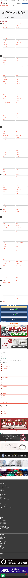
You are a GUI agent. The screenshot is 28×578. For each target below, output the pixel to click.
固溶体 (4, 119)
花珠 (4, 223)
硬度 (4, 115)
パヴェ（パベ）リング (6, 225)
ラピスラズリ (5, 285)
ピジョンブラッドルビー (19, 231)
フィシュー (4, 240)
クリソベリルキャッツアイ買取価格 (4, 490)
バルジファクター (5, 227)
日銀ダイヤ (17, 211)
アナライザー (5, 29)
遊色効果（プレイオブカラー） (7, 282)
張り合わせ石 (17, 225)
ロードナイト (17, 296)
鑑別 (4, 75)
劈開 (16, 259)
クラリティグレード (18, 98)
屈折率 (4, 94)
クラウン (4, 96)
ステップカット (18, 158)
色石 (4, 42)
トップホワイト (18, 204)
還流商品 (4, 77)
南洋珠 (17, 209)
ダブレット (4, 185)
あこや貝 (4, 25)
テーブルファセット (6, 195)
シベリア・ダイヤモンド (19, 135)
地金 (4, 131)
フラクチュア (17, 248)
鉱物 (16, 115)
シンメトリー (17, 152)
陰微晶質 (17, 44)
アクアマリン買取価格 (2, 483)
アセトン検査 (5, 27)
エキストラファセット (6, 46)
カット (4, 62)
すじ (4, 156)
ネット (4, 213)
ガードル (4, 56)
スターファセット (5, 158)
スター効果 (17, 156)
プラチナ (17, 250)
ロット (4, 298)
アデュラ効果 (17, 27)
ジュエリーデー (18, 139)
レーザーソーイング (6, 294)
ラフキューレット (18, 285)
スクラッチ (17, 154)
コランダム (17, 119)
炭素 (4, 187)
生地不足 (17, 77)
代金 (4, 176)
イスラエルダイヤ (5, 38)
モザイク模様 (5, 277)
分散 (4, 259)
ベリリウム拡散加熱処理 (6, 261)
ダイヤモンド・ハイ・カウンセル (20, 176)
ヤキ (4, 280)
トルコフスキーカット (6, 206)
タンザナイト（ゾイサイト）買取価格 (4, 499)
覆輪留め (17, 246)
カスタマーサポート (3, 545)
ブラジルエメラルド (6, 250)
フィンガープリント (18, 240)
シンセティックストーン (6, 150)
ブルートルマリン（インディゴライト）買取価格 (6, 507)
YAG (16, 280)
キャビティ (4, 83)
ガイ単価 (17, 58)
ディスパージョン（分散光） (20, 195)
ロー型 (4, 296)
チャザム (4, 191)
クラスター (17, 96)
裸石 (4, 221)
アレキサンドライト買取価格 (3, 485)
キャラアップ (17, 83)
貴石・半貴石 (5, 79)
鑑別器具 (17, 75)
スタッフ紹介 (2, 518)
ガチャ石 (17, 60)
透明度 (4, 204)
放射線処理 (4, 263)
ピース (4, 229)
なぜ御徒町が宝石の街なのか (3, 467)
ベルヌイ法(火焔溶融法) (19, 261)
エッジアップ (17, 46)
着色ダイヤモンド (18, 189)
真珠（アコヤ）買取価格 (3, 494)
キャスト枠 (17, 81)
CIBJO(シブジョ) (5, 135)
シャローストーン (18, 137)
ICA (3, 23)
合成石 (17, 113)
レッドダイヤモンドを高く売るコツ (4, 441)
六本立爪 (17, 298)
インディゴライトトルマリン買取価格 (4, 487)
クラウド (17, 94)
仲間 (4, 209)
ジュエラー (4, 139)
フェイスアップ (5, 242)
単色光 (17, 185)
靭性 (16, 148)
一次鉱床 (4, 40)
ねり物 (17, 213)
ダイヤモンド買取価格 (3, 498)
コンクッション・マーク (19, 121)
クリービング (5, 100)
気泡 (4, 81)
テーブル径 (17, 193)
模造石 (17, 277)
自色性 (4, 133)
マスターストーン (18, 268)
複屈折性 (4, 246)
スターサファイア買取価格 (3, 495)
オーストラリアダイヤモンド (7, 48)
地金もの (17, 131)
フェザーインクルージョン (19, 242)
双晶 (4, 169)
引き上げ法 (17, 229)
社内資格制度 (1, 553)
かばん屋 (17, 62)
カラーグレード (18, 64)
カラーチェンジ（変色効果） (20, 66)
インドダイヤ (5, 44)
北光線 (17, 79)
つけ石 (17, 191)
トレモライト (17, 206)
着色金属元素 (5, 189)
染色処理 (4, 167)
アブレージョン (18, 29)
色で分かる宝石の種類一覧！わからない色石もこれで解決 (7, 476)
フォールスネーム (5, 244)
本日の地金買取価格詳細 (14, 323)
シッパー (17, 133)
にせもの (4, 211)
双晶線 (17, 169)
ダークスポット (5, 174)
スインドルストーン (6, 154)
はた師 (17, 221)
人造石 (17, 150)
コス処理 (4, 117)
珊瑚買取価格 (1, 493)
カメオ (4, 64)
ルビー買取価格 (2, 512)
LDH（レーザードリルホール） (20, 294)
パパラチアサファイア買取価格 (4, 504)
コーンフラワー (5, 113)
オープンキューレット (19, 48)
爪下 (4, 193)
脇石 (4, 301)
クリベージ (17, 100)
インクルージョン (18, 42)
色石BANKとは (2, 517)
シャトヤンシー (5, 137)
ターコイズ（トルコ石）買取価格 (4, 500)
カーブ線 (17, 56)
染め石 (4, 171)
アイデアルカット (18, 23)
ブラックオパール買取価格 (3, 506)
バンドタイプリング (18, 227)
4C (16, 282)
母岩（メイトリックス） (19, 265)
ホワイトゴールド (5, 265)
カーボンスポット (5, 58)
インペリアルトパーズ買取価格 (4, 486)
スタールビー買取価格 (2, 496)
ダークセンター (18, 174)
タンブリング (17, 187)
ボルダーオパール (18, 263)
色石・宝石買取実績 (3, 526)
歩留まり (4, 248)
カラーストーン (5, 66)
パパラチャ (17, 223)
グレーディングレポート (6, 102)
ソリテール (17, 171)
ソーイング (17, 167)
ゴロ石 (4, 121)
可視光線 (4, 60)
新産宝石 (4, 148)
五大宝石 (17, 117)
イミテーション (18, 40)
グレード (17, 102)
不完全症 (17, 244)
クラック (4, 98)
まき (4, 268)
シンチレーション (5, 152)
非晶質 (4, 231)
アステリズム (17, 25)
